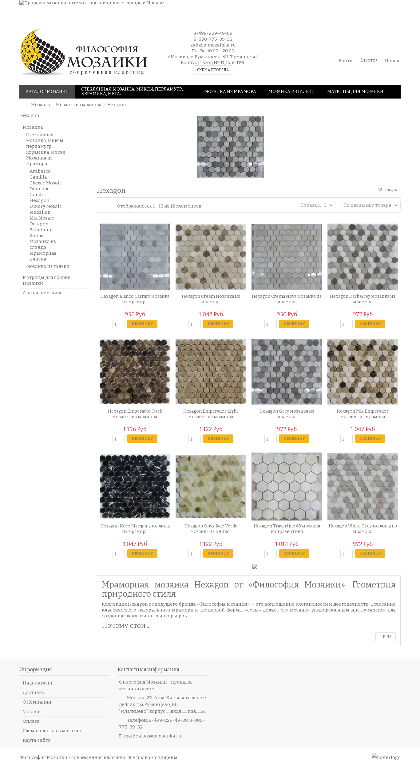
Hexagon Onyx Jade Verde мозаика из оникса (210, 528)
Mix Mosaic (42, 218)
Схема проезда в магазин (52, 730)
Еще (387, 637)
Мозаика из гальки (47, 266)
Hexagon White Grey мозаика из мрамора (363, 528)
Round (37, 235)
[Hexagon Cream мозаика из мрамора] (211, 257)
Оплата (31, 721)
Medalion (40, 212)
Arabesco (40, 171)
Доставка (34, 692)
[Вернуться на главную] (21, 105)
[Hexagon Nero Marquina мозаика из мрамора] (135, 486)
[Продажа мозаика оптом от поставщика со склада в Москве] (199, 10)
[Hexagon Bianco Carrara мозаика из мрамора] (135, 257)
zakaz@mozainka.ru (158, 736)
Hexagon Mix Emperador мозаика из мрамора (363, 414)
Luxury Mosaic (46, 206)
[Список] (106, 206)
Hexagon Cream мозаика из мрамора (211, 299)
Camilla (38, 177)
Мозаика (33, 127)
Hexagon (39, 200)
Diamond (40, 189)
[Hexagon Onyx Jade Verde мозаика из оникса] (211, 486)
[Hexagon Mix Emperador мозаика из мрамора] (362, 372)
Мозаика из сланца (43, 244)
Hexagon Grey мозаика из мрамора (287, 414)
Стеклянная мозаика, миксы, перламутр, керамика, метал (45, 143)
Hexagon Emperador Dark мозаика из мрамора (135, 414)
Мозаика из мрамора (39, 161)
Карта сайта (37, 740)
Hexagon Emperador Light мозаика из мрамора (210, 414)
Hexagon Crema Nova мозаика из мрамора (287, 299)
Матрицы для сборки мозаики (47, 280)
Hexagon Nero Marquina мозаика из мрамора (135, 528)
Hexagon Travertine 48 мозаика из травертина (287, 528)
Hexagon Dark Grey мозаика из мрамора (362, 299)
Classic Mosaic (46, 183)
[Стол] (112, 206)
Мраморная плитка (43, 256)
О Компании (37, 702)
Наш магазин (38, 683)
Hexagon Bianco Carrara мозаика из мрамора (134, 299)
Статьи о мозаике (43, 293)
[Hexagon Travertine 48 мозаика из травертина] (287, 486)
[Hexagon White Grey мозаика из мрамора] (362, 486)
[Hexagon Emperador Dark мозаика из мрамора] (135, 372)
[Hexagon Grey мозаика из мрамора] (287, 372)
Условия (32, 711)
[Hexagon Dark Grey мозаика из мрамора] (362, 257)
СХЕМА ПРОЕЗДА (213, 70)
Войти (346, 60)
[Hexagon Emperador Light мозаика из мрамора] (211, 372)
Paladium (40, 229)
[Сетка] (100, 206)
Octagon (39, 224)
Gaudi (36, 194)
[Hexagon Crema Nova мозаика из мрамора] (287, 257)
